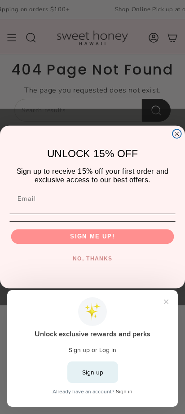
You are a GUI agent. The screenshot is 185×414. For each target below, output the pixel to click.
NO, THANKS (92, 259)
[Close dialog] (176, 133)
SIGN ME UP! (92, 236)
